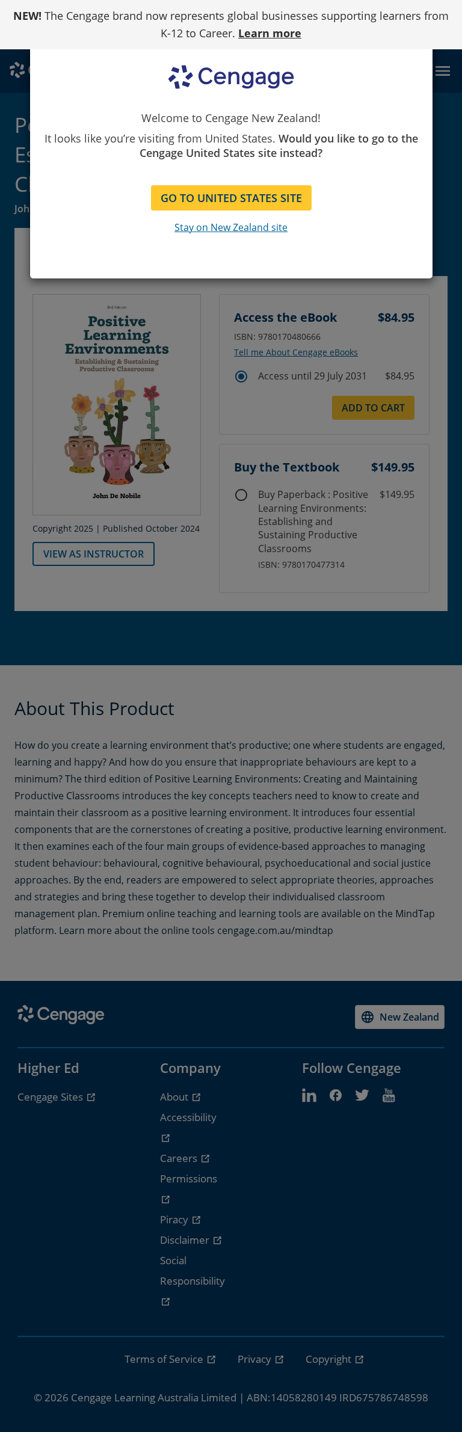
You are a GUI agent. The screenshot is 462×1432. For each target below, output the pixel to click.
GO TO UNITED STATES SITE (231, 198)
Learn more (269, 33)
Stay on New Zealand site (231, 227)
